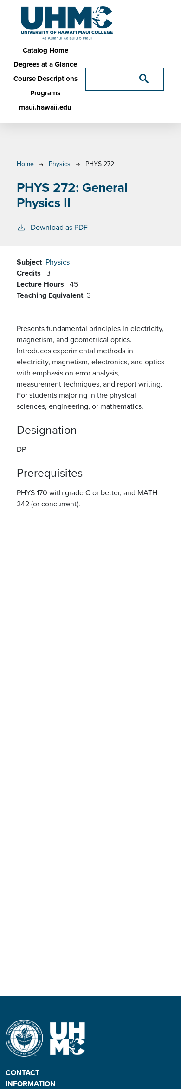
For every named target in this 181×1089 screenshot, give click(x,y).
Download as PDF (59, 227)
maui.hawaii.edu (45, 107)
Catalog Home (45, 50)
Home (25, 164)
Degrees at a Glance (45, 64)
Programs (45, 93)
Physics (60, 164)
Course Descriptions (45, 79)
